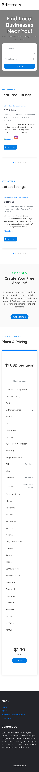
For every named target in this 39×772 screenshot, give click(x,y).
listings (6, 106)
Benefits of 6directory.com (13, 714)
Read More (10, 147)
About (4, 711)
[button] (13, 162)
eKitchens (9, 201)
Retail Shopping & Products (17, 106)
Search (19, 66)
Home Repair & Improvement (18, 197)
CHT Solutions (11, 110)
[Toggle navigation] (35, 4)
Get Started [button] (19, 316)
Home (4, 707)
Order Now (20, 660)
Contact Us (7, 718)
